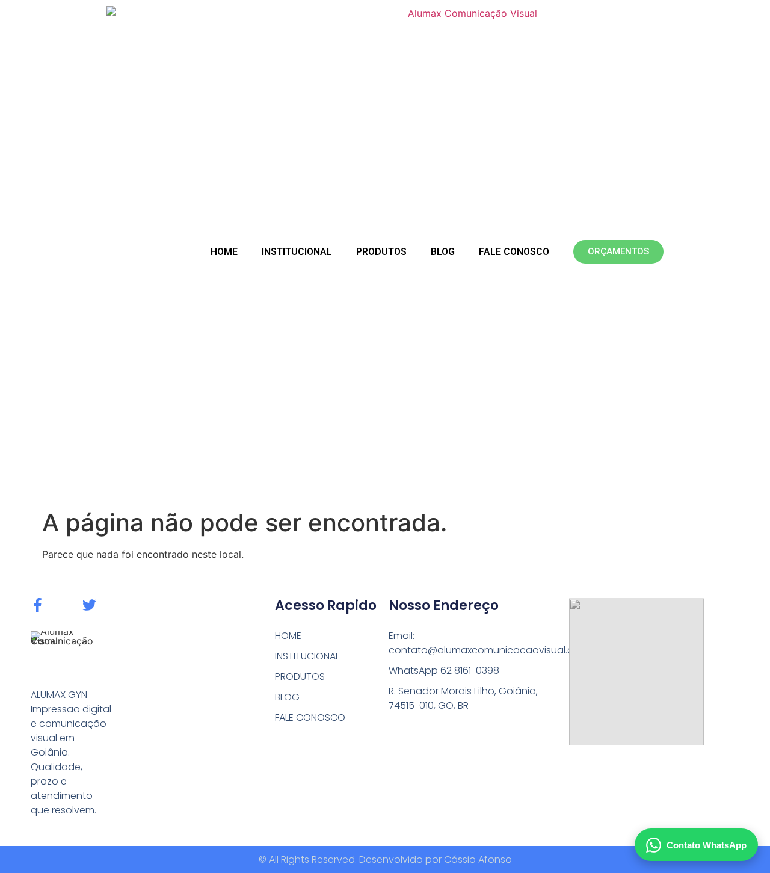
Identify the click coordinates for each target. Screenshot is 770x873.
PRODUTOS (381, 252)
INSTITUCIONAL (297, 252)
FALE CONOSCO (514, 252)
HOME (224, 252)
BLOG (443, 252)
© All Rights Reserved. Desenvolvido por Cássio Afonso (385, 859)
